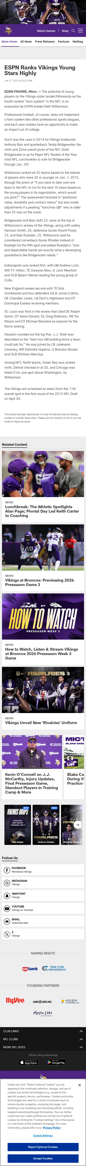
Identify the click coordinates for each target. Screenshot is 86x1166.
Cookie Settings (43, 1135)
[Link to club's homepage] (8, 29)
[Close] (79, 1085)
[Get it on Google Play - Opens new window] (56, 1064)
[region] (43, 1122)
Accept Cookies (43, 1158)
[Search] (73, 30)
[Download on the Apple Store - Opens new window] (29, 1062)
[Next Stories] (78, 825)
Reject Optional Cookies (43, 1147)
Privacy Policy (52, 1127)
